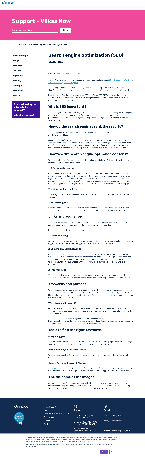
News (46, 410)
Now (14, 45)
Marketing (17, 90)
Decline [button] (113, 452)
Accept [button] (104, 452)
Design (16, 60)
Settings (17, 85)
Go (64, 30)
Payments (17, 75)
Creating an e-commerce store (56, 414)
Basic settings (20, 55)
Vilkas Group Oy (50, 407)
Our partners (49, 421)
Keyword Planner (59, 368)
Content (16, 70)
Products (17, 65)
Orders (16, 95)
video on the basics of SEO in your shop (71, 74)
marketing (23, 45)
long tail (122, 295)
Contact (47, 424)
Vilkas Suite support (24, 115)
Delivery (16, 80)
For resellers (49, 417)
